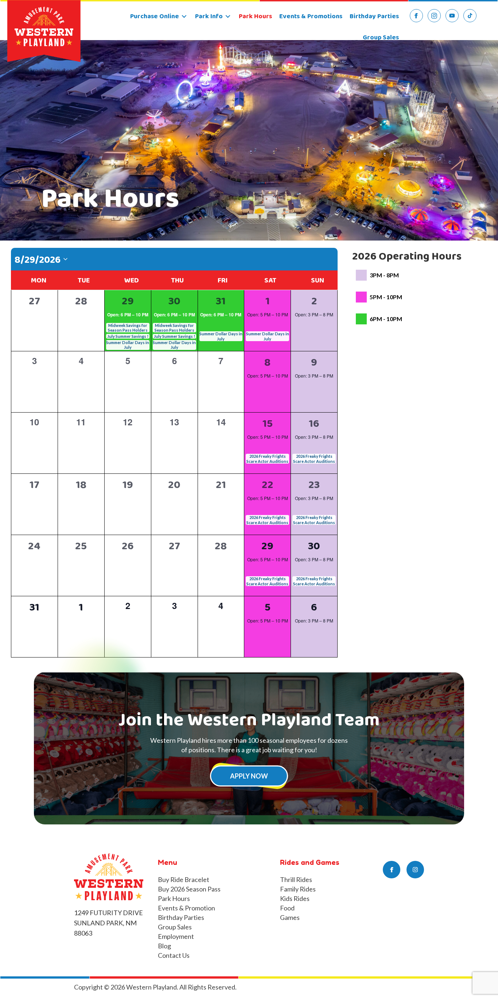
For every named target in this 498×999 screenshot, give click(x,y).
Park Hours (174, 898)
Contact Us (174, 955)
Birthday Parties (181, 917)
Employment (176, 936)
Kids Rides (295, 898)
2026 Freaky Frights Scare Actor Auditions (267, 458)
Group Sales (175, 927)
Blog (164, 946)
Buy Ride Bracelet (183, 879)
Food (287, 908)
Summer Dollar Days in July (127, 345)
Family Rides (298, 889)
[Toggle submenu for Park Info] (227, 16)
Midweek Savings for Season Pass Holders (128, 327)
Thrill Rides (296, 879)
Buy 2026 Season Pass (189, 889)
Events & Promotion (186, 908)
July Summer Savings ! (127, 336)
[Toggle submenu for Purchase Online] (184, 16)
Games (290, 917)
